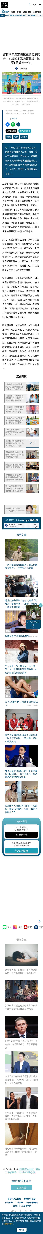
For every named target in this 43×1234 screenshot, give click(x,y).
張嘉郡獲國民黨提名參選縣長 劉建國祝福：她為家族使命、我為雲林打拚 (14, 443)
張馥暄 (14, 118)
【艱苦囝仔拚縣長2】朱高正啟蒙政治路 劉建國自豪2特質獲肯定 (14, 409)
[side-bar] (40, 4)
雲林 (16, 137)
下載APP (19, 1202)
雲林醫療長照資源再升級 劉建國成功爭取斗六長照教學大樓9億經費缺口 (14, 477)
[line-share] (13, 124)
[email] (31, 1211)
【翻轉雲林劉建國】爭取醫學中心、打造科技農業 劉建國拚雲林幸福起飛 (14, 398)
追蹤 (20, 927)
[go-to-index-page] (17, 68)
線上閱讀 (21, 1187)
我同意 (21, 1229)
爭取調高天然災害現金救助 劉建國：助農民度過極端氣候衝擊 (14, 454)
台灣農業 (24, 137)
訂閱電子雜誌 (29, 1199)
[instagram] (25, 1211)
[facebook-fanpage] (20, 1211)
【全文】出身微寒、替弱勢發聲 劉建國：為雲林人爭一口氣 (14, 431)
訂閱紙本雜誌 (5, 4)
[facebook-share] (7, 124)
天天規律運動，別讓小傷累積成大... (21, 703)
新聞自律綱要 (32, 1202)
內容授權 (9, 1202)
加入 (9, 927)
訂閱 (30, 927)
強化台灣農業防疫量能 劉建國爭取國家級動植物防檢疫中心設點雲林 (14, 488)
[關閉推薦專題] (41, 605)
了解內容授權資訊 (26, 1172)
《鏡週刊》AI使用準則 (21, 1205)
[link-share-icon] (18, 124)
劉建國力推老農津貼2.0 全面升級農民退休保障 (14, 466)
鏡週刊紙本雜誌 (26, 1169)
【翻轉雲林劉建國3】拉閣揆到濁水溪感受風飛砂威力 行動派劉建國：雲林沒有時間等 (14, 386)
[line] (13, 1211)
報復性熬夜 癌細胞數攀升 (17, 636)
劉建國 (8, 137)
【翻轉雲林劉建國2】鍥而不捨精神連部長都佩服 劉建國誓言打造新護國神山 (14, 420)
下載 (41, 927)
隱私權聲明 (9, 1224)
